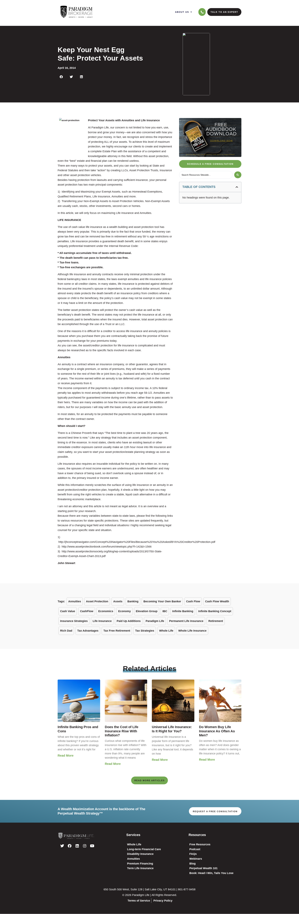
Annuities (74, 601)
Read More (66, 755)
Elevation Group (146, 611)
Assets (117, 601)
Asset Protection (97, 601)
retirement (215, 621)
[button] (61, 76)
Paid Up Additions (129, 621)
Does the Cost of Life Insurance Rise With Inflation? (121, 731)
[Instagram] (84, 846)
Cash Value (67, 611)
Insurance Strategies (74, 621)
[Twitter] (62, 846)
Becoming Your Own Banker (162, 601)
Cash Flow (193, 601)
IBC (164, 611)
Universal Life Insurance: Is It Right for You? (172, 729)
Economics (105, 611)
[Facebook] (69, 846)
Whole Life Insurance (192, 630)
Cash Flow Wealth (217, 601)
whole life (166, 630)
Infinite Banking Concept (214, 611)
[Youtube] (92, 846)
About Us (182, 12)
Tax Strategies (144, 630)
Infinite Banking (182, 611)
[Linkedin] (77, 846)
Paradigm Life (155, 621)
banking (132, 601)
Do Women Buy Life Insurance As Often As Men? (217, 731)
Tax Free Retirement (116, 630)
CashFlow (86, 611)
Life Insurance (102, 621)
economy (124, 611)
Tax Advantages (87, 630)
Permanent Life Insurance (186, 621)
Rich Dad (66, 630)
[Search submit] (237, 174)
